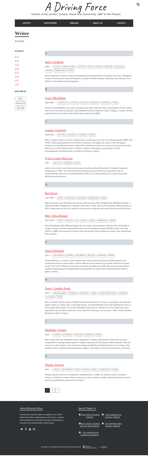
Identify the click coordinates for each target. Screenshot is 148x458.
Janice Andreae (54, 62)
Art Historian (59, 255)
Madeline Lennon (55, 330)
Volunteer (50, 297)
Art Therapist (67, 369)
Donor (94, 293)
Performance (93, 198)
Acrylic (57, 67)
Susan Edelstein (54, 250)
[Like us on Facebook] (26, 429)
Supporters (50, 23)
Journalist (95, 103)
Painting (49, 70)
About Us (98, 23)
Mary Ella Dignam (56, 215)
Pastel (91, 220)
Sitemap (104, 447)
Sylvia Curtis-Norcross (59, 158)
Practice (20, 103)
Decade (20, 108)
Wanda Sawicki (54, 365)
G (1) (17, 76)
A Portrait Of (63, 103)
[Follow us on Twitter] (22, 429)
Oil (77, 220)
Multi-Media (82, 198)
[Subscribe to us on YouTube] (30, 429)
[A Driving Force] (75, 7)
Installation (119, 67)
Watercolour (60, 70)
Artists (27, 23)
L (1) (17, 80)
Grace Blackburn (55, 98)
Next (57, 390)
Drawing (99, 67)
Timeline (74, 23)
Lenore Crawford (55, 130)
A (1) (17, 57)
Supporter (105, 103)
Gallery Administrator (107, 293)
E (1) (17, 73)
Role (20, 99)
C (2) (17, 65)
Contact (121, 23)
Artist (90, 67)
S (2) (17, 84)
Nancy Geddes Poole (57, 288)
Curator (70, 255)
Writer (70, 70)
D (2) (17, 69)
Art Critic (81, 67)
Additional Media (69, 67)
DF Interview (80, 255)
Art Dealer (73, 293)
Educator (108, 67)
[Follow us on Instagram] (34, 429)
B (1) (17, 61)
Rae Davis (51, 193)
